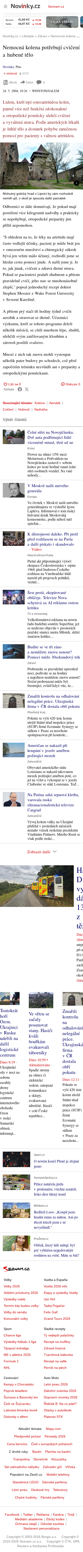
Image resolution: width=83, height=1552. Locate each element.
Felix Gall (50, 1312)
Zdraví (31, 663)
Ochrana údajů (26, 1524)
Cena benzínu (17, 1444)
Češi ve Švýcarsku (17, 1404)
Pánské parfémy (52, 1497)
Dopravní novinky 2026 (60, 1397)
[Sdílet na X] (26, 389)
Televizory (60, 1490)
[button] (41, 165)
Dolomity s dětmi (16, 1417)
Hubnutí (24, 409)
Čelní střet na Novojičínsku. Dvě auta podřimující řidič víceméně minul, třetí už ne (50, 437)
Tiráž (70, 1514)
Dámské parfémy (54, 1482)
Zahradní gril (52, 1467)
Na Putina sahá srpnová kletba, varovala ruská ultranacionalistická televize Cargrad (53, 802)
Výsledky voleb (14, 1299)
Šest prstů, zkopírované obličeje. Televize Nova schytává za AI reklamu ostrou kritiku (52, 600)
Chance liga (12, 1335)
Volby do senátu (15, 1312)
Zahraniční (34, 761)
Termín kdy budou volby (21, 1306)
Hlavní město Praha (40, 555)
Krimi (31, 448)
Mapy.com (53, 1429)
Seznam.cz (56, 6)
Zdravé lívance (54, 1348)
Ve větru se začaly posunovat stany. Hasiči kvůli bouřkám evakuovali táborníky (41, 1033)
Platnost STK (53, 1417)
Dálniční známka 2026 (60, 1391)
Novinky (8, 67)
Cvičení (8, 409)
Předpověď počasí (27, 1436)
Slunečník (40, 1459)
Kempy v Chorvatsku (19, 1384)
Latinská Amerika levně (20, 1410)
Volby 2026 (12, 1286)
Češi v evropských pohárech (51, 1444)
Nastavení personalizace (41, 1528)
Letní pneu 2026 (56, 1384)
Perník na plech (55, 1368)
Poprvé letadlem (15, 1391)
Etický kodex (55, 1519)
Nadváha (40, 409)
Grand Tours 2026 (57, 1318)
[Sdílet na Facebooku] (20, 389)
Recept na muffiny (57, 1342)
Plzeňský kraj (36, 712)
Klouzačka (58, 1459)
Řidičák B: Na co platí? (60, 1404)
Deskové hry (40, 1490)
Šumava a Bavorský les (21, 1397)
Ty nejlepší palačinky (59, 1335)
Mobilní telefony (58, 1474)
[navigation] (5, 6)
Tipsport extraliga (16, 1348)
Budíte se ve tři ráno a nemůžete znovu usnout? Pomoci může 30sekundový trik (53, 652)
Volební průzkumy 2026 (21, 1293)
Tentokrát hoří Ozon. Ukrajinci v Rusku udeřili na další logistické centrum (9, 1032)
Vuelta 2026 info (55, 1286)
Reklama (42, 1514)
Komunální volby (16, 1318)
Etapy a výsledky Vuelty (61, 1293)
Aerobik (54, 403)
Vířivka (70, 1467)
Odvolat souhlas (52, 1524)
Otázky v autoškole (57, 1410)
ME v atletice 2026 (17, 1355)
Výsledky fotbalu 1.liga (20, 1342)
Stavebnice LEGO (25, 1482)
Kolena (40, 403)
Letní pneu (19, 1490)
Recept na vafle (55, 1361)
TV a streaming (37, 613)
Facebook (12, 1514)
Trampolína (21, 1459)
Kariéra (58, 1514)
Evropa (32, 496)
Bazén (37, 1451)
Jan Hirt (49, 1299)
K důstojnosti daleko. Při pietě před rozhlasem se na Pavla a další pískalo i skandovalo (52, 539)
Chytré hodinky (26, 1497)
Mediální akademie (29, 1519)
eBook (13, 82)
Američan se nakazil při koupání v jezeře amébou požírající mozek (48, 750)
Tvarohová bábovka (58, 1355)
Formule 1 (11, 1361)
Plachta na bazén (58, 1451)
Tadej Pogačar (54, 1306)
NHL (7, 1368)
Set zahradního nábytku (21, 1467)
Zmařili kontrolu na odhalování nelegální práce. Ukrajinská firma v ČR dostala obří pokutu (53, 701)
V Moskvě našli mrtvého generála (47, 488)
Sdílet (29, 82)
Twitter (28, 1514)
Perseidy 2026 (54, 1436)
